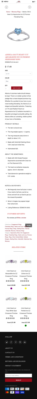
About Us (8, 348)
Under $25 (7, 231)
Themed (27, 228)
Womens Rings (20, 231)
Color (7, 78)
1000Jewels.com (13, 385)
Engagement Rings (16, 224)
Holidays (26, 226)
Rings (14, 228)
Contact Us (9, 352)
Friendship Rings (9, 226)
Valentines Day (28, 239)
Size (6, 70)
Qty (6, 85)
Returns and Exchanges (15, 361)
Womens (13, 231)
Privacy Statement (13, 366)
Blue (18, 233)
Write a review (21, 218)
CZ (21, 233)
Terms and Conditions (14, 357)
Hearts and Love (18, 226)
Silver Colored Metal (17, 237)
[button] (10, 281)
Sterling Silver (20, 228)
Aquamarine (13, 233)
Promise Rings (9, 228)
